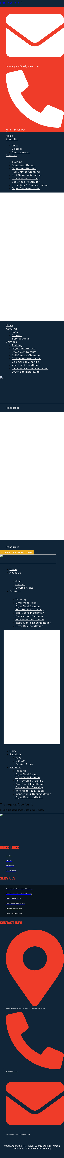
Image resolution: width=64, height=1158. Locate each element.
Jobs (15, 332)
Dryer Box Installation (26, 188)
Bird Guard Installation (26, 175)
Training (20, 599)
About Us (12, 139)
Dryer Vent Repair (23, 348)
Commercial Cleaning (29, 616)
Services (11, 155)
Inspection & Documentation (30, 185)
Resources (12, 408)
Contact (17, 149)
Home (9, 136)
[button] (32, 257)
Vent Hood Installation (26, 182)
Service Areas (21, 152)
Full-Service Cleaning (29, 609)
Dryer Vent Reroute (24, 168)
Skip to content (10, 2)
